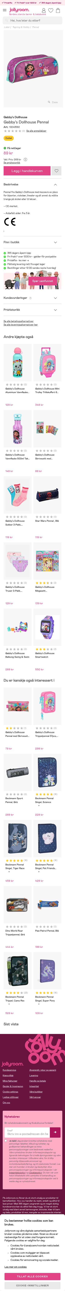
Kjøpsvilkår (8, 1075)
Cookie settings (10, 1091)
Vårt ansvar (35, 1097)
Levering (33, 1075)
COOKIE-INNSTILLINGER (32, 1285)
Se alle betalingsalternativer (19, 321)
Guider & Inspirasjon (13, 1086)
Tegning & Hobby (20, 27)
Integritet (34, 1086)
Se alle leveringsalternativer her (21, 324)
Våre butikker (36, 1091)
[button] (5, 10)
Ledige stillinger (11, 1097)
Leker (7, 27)
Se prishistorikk (12, 162)
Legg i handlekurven (27, 171)
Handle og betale (37, 1080)
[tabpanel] (32, 68)
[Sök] (6, 20)
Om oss (6, 1102)
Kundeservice (9, 1070)
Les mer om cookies (16, 1266)
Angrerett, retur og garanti (42, 1070)
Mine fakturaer (10, 1080)
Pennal (35, 27)
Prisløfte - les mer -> (18, 260)
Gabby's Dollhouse (15, 117)
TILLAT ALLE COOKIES (32, 1276)
